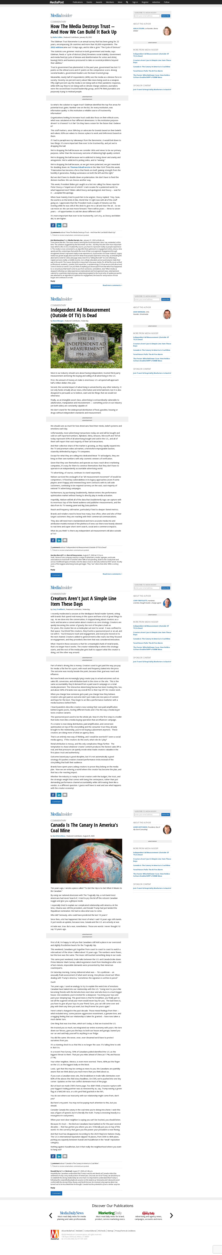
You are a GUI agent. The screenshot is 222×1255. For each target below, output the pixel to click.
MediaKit (79, 1231)
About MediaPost (68, 1231)
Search (127, 2)
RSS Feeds (101, 1231)
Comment (56, 286)
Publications (78, 2)
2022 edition (57, 47)
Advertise (156, 2)
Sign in (135, 2)
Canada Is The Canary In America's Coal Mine (151, 67)
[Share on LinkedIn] (59, 225)
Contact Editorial (90, 1231)
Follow (166, 2)
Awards (99, 2)
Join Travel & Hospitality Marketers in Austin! (152, 89)
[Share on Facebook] (53, 225)
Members (110, 2)
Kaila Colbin (57, 37)
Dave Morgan (58, 321)
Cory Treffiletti (59, 609)
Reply (53, 281)
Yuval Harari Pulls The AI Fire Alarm (148, 71)
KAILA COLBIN (138, 28)
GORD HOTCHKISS (140, 827)
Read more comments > (112, 285)
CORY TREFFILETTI (140, 600)
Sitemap (110, 1231)
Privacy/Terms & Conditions (125, 1231)
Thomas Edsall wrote (80, 167)
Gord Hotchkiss (59, 836)
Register (145, 2)
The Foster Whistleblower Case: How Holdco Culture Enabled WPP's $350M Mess (151, 76)
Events (89, 2)
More (120, 2)
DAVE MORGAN (139, 312)
